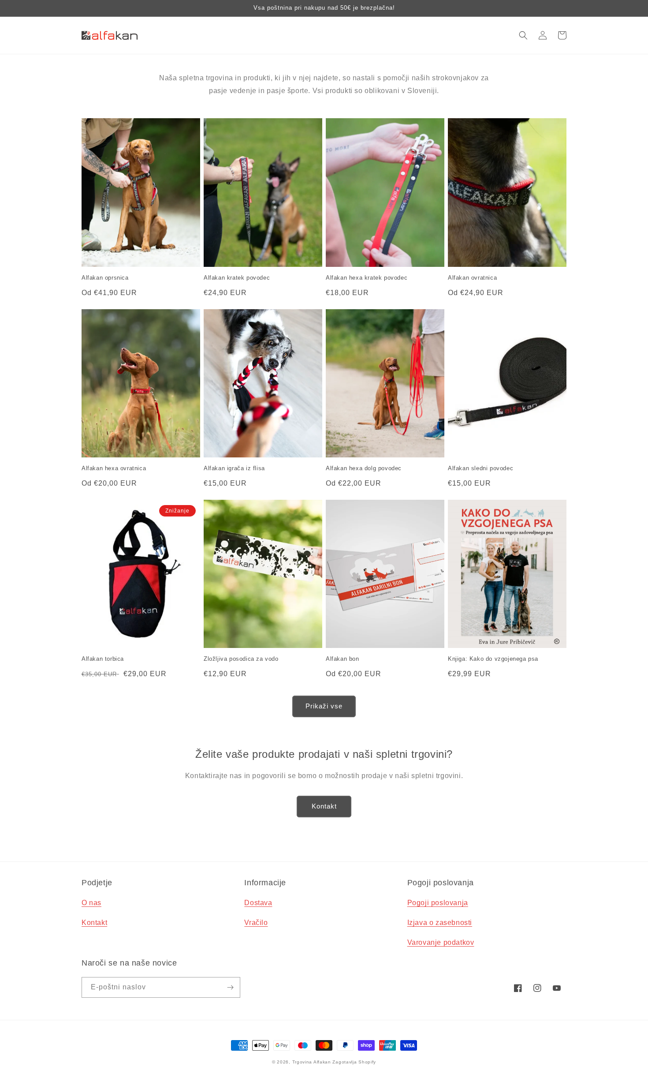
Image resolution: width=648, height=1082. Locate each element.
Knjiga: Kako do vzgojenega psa (493, 658)
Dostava (258, 902)
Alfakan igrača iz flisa (234, 468)
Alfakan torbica (103, 658)
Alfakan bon (342, 658)
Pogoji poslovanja (437, 902)
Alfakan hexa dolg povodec (364, 468)
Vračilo (256, 922)
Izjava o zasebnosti (439, 922)
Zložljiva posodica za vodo (241, 658)
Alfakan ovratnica (472, 277)
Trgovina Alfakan (311, 1062)
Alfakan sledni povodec (480, 468)
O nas (91, 902)
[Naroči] (230, 987)
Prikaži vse (324, 706)
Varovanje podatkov (440, 942)
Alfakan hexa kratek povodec (366, 277)
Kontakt (324, 806)
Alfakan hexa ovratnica (114, 468)
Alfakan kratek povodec (237, 277)
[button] (523, 35)
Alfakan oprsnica (105, 277)
